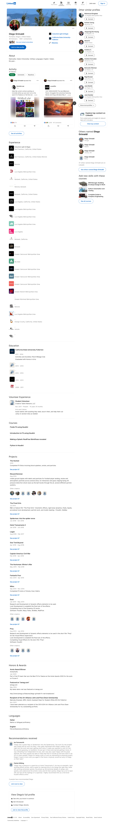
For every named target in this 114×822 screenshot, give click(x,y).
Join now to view (17, 784)
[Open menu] (73, 28)
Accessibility (26, 817)
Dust (12, 599)
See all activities (16, 133)
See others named (92, 169)
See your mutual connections (24, 42)
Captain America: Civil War (20, 554)
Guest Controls (98, 817)
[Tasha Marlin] (39, 495)
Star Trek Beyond (16, 543)
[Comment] (25, 126)
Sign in (102, 3)
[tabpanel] (41, 102)
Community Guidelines (13, 820)
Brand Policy (89, 817)
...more (35, 95)
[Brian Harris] (45, 495)
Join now (92, 3)
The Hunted (14, 461)
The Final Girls (15, 503)
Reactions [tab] (31, 74)
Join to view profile (17, 47)
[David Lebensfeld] (23, 495)
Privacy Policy (45, 817)
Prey (12, 629)
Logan (12, 532)
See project (14, 469)
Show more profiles (86, 105)
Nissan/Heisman (16, 474)
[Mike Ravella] (28, 495)
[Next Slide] (74, 103)
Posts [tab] (12, 74)
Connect (90, 19)
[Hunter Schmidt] (17, 652)
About (20, 817)
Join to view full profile (20, 810)
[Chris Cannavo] (34, 495)
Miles (12, 586)
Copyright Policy (80, 817)
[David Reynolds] (28, 620)
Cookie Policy (71, 817)
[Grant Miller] (17, 495)
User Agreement (35, 817)
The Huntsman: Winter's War (21, 564)
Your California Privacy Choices (58, 817)
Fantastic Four (15, 575)
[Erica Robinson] (34, 620)
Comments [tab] (21, 74)
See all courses (86, 201)
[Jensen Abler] (12, 495)
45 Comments (57, 122)
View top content (93, 124)
